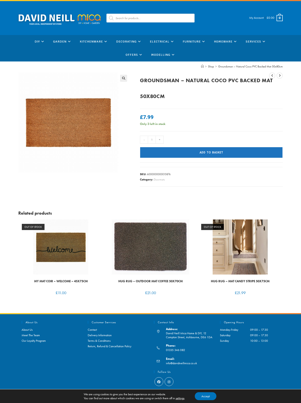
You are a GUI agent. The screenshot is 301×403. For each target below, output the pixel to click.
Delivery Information (100, 335)
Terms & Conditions (99, 341)
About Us (27, 330)
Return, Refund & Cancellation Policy (109, 346)
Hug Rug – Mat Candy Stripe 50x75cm (240, 281)
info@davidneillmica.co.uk (181, 363)
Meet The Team (31, 335)
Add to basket (211, 152)
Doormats (159, 179)
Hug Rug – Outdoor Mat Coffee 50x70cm (150, 281)
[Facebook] (158, 381)
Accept (205, 396)
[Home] (202, 66)
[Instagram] (169, 381)
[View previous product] (272, 75)
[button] (123, 78)
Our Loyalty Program (34, 341)
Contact (92, 330)
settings (180, 398)
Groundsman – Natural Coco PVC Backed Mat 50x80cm (250, 66)
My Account (256, 18)
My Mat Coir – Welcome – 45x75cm (61, 281)
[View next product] (280, 75)
